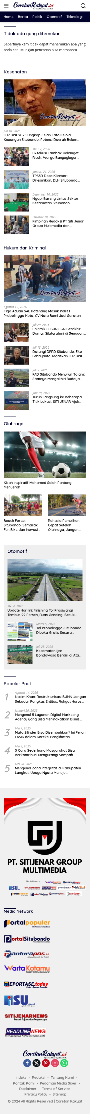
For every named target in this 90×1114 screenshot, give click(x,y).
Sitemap (59, 1094)
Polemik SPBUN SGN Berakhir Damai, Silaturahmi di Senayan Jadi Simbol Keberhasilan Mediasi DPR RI (58, 331)
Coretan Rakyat (69, 1101)
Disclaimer (27, 1089)
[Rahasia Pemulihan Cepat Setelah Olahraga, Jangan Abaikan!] (67, 505)
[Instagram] (55, 1063)
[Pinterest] (46, 1063)
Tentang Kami (62, 1077)
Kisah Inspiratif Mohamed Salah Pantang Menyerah (38, 484)
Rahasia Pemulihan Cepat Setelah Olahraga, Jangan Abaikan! (64, 525)
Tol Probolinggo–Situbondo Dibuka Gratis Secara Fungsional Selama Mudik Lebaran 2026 (59, 630)
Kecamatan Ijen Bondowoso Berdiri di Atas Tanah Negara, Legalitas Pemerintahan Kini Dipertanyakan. (58, 653)
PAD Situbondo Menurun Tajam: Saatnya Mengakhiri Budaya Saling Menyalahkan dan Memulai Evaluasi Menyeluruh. (58, 376)
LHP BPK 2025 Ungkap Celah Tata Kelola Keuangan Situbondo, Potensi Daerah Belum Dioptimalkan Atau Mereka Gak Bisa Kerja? (40, 137)
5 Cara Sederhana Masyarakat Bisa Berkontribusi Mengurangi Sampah (45, 752)
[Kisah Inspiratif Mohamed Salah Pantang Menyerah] (45, 455)
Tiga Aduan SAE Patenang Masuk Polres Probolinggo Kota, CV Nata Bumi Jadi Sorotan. (43, 313)
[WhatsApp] (64, 1063)
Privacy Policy (35, 1094)
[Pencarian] (83, 6)
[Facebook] (27, 1063)
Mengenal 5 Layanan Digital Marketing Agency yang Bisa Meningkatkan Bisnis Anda (47, 716)
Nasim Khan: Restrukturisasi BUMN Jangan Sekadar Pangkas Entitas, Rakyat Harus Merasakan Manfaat (50, 698)
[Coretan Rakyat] (33, 5)
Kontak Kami (23, 1083)
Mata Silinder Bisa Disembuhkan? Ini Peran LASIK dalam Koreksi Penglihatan (50, 734)
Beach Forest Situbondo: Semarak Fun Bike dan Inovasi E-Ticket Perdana (21, 525)
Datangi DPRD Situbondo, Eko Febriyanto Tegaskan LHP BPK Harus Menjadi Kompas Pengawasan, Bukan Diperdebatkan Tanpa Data (57, 353)
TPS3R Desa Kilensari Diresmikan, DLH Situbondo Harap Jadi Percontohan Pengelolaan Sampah (55, 178)
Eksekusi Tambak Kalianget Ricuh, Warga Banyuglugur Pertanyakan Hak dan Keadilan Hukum (58, 155)
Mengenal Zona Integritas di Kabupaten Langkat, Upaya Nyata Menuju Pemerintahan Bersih (48, 770)
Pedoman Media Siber (58, 1083)
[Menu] (7, 5)
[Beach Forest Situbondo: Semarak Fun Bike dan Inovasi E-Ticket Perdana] (23, 505)
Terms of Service (56, 1089)
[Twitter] (36, 1063)
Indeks (21, 1077)
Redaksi (38, 1077)
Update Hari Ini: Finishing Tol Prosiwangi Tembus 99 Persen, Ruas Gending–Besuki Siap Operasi (41, 612)
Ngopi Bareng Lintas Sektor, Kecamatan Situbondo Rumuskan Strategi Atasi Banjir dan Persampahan (58, 200)
